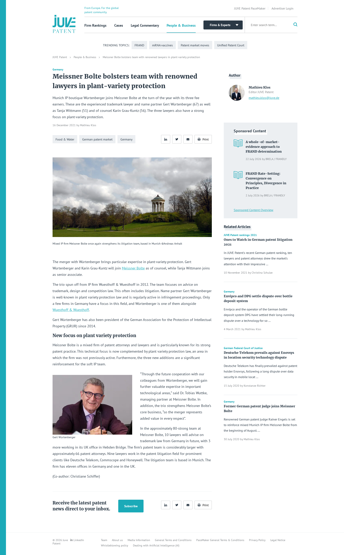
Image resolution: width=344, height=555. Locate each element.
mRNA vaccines (162, 45)
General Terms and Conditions (173, 540)
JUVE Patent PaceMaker (249, 8)
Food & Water (65, 139)
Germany (126, 139)
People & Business (181, 25)
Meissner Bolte (133, 268)
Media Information (139, 540)
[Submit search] (292, 25)
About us (117, 540)
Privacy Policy (257, 540)
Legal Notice (277, 540)
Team (104, 540)
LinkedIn (78, 540)
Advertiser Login (282, 8)
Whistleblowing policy (114, 545)
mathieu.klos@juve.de (264, 98)
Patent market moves (195, 45)
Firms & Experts (220, 25)
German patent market (97, 139)
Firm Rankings (95, 25)
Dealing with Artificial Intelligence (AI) (156, 545)
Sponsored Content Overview (253, 210)
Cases (118, 25)
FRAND (139, 45)
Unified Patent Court (230, 45)
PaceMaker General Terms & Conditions (220, 540)
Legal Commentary (145, 25)
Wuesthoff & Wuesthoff (71, 309)
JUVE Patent (60, 57)
